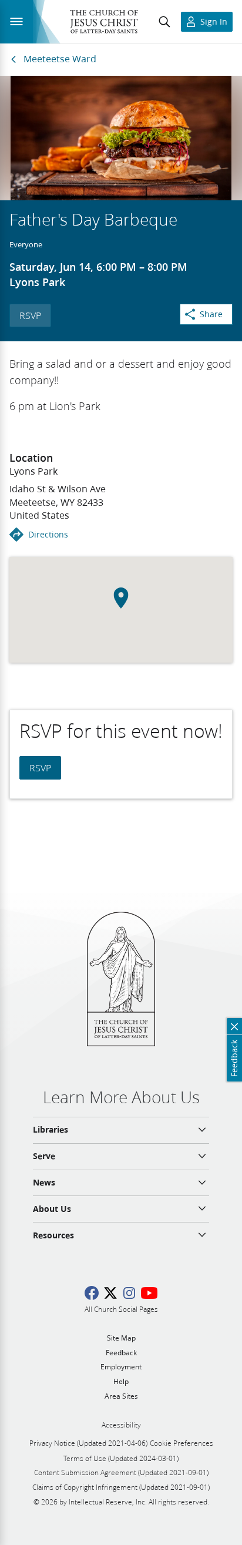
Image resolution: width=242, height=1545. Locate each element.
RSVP (30, 315)
